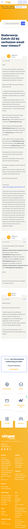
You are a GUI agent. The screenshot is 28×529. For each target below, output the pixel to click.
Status (16, 497)
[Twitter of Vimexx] (5, 449)
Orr (18, 200)
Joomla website (18, 465)
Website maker (18, 461)
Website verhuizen (19, 459)
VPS (2, 477)
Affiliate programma (19, 504)
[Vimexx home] (7, 2)
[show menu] (2, 2)
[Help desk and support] (19, 2)
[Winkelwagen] (25, 2)
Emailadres (3, 511)
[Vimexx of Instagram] (11, 449)
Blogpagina (17, 500)
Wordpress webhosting (6, 465)
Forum (7, 6)
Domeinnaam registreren (6, 495)
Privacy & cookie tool (5, 523)
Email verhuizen (4, 515)
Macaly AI (3, 522)
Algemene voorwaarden (20, 527)
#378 (24, 299)
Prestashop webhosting (6, 472)
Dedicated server (4, 479)
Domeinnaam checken (6, 499)
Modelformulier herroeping (20, 511)
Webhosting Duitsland (5, 461)
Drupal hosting (4, 474)
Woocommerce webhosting (7, 470)
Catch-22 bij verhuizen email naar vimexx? (12, 8)
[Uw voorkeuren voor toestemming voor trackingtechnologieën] (26, 396)
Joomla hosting (4, 468)
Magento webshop (19, 474)
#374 (24, 241)
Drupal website (18, 467)
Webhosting (3, 458)
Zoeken (23, 23)
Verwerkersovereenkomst (20, 525)
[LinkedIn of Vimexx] (8, 449)
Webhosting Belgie (5, 459)
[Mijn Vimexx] (22, 2)
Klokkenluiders (18, 513)
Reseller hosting (4, 486)
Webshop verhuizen (19, 479)
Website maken (18, 458)
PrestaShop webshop (19, 477)
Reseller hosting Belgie (6, 488)
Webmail (3, 513)
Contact (17, 495)
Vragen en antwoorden (15, 6)
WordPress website (19, 463)
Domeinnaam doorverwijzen (4, 503)
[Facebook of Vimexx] (2, 449)
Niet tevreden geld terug (20, 508)
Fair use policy (18, 523)
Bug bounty (17, 517)
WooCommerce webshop (20, 475)
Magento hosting (4, 467)
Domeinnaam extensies (6, 500)
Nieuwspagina (18, 499)
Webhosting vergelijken (6, 476)
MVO (16, 506)
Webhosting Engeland (5, 463)
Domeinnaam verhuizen (6, 497)
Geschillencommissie (19, 509)
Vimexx (2, 6)
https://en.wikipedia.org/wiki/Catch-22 (13, 187)
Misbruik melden (18, 515)
